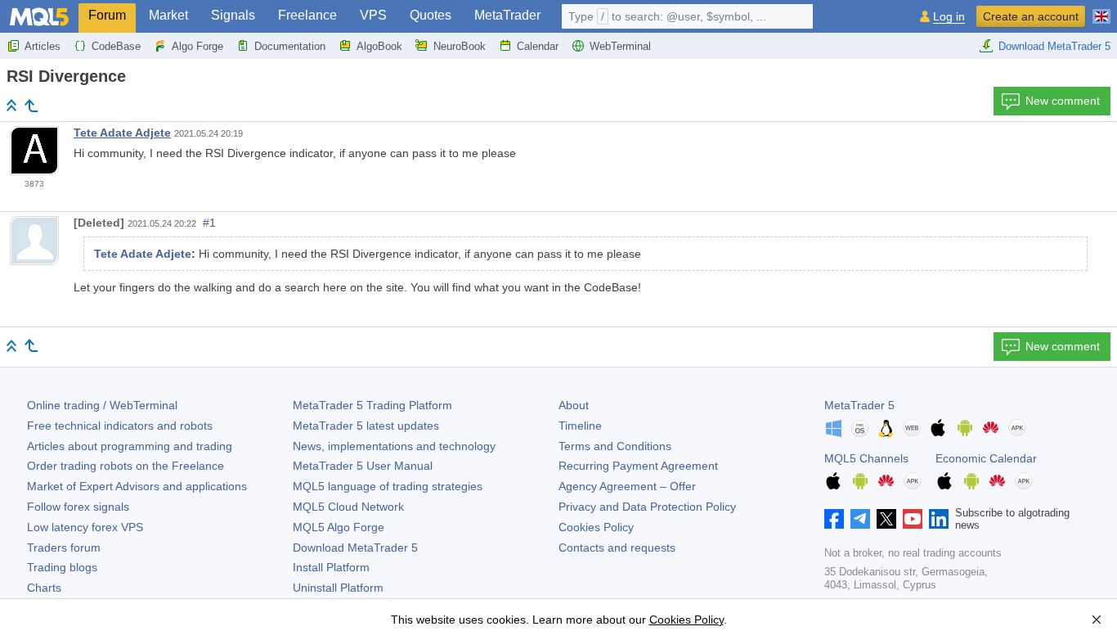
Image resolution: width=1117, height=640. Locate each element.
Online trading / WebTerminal (102, 405)
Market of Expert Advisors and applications (137, 486)
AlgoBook (379, 46)
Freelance (307, 15)
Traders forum (64, 547)
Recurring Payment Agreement (638, 465)
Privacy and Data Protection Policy (647, 506)
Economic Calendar (986, 458)
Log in (949, 17)
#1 (209, 222)
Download (355, 547)
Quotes (430, 15)
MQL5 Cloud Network (348, 506)
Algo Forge (197, 46)
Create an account (1031, 16)
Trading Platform (372, 405)
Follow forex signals (78, 506)
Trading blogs (62, 567)
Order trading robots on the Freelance (125, 465)
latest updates (366, 425)
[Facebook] (834, 519)
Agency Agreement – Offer (627, 486)
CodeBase (116, 46)
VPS (373, 15)
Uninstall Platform (338, 587)
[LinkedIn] (939, 519)
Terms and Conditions (614, 446)
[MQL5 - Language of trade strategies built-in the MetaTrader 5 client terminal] (39, 16)
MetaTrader (507, 15)
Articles (43, 46)
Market (168, 15)
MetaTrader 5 (859, 405)
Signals (233, 15)
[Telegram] (860, 519)
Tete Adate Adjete (122, 132)
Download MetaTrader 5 (1054, 46)
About (573, 405)
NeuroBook (459, 46)
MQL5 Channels (866, 458)
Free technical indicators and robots (120, 425)
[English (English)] (1101, 10)
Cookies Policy (596, 527)
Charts (44, 587)
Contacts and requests (616, 547)
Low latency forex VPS (85, 527)
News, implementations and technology (394, 446)
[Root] (11, 105)
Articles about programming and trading (129, 446)
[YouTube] (912, 519)
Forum (107, 15)
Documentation (289, 46)
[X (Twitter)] (886, 519)
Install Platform (331, 567)
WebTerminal (620, 46)
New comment (1062, 100)
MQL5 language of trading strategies (387, 486)
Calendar (537, 46)
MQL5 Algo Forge (338, 527)
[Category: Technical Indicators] (31, 105)
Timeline (580, 425)
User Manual (363, 465)
